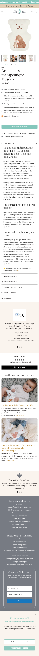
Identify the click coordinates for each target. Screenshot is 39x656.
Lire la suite (20, 415)
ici (17, 271)
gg (19, 167)
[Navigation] (2, 11)
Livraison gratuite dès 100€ (14, 136)
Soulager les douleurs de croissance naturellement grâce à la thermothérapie (18, 448)
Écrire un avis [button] (19, 367)
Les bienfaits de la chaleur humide (17, 405)
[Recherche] (32, 11)
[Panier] (36, 11)
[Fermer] (35, 614)
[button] (4, 35)
